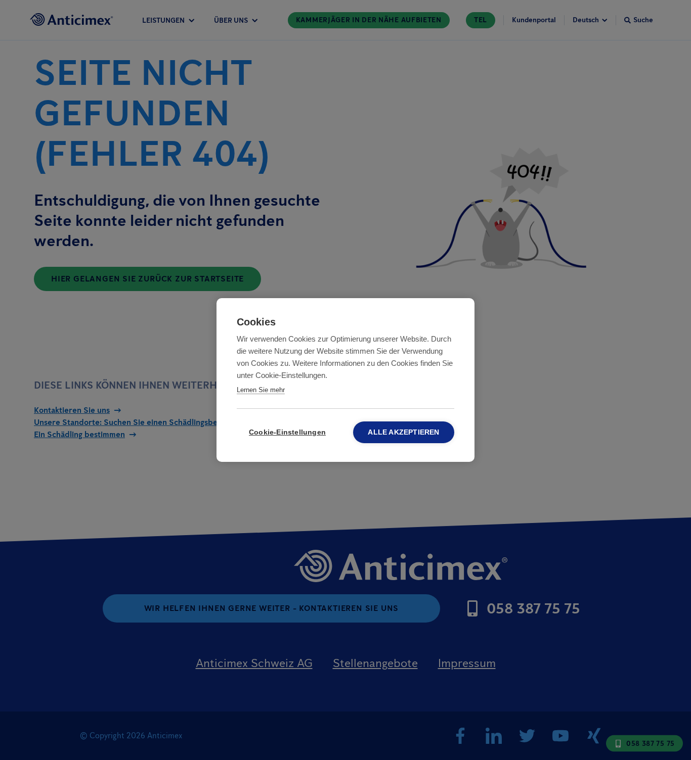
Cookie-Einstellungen (287, 432)
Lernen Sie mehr (261, 390)
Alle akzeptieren (403, 432)
